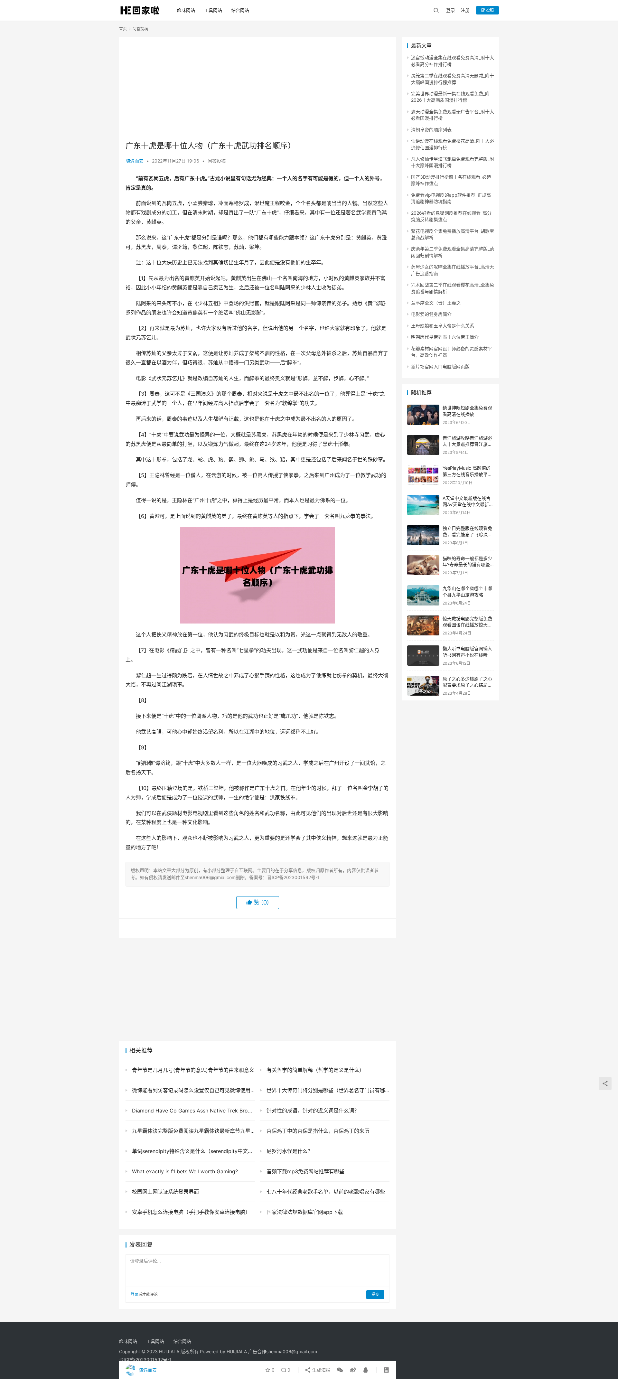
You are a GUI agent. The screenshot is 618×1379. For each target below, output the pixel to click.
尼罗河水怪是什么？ (289, 1151)
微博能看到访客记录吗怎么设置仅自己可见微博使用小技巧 (192, 1090)
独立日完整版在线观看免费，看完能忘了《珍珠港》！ (467, 534)
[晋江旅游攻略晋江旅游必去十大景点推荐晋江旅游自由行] (423, 445)
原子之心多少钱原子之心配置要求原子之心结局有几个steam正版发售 (467, 685)
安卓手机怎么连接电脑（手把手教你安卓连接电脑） (190, 1212)
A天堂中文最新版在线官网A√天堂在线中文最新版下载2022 (468, 504)
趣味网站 (186, 10)
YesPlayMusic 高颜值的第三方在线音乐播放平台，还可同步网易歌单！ (467, 474)
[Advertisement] (257, 89)
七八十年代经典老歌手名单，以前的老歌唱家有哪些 (325, 1191)
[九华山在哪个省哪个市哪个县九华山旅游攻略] (423, 595)
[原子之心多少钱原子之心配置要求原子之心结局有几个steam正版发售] (423, 686)
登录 (450, 10)
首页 (123, 28)
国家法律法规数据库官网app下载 (304, 1212)
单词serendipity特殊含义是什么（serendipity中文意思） (192, 1151)
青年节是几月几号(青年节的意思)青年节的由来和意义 (192, 1070)
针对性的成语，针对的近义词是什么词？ (312, 1110)
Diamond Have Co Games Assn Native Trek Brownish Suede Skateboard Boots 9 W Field (192, 1110)
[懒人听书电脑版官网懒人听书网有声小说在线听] (423, 655)
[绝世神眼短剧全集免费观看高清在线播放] (423, 415)
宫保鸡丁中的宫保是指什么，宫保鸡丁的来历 (317, 1131)
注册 (465, 10)
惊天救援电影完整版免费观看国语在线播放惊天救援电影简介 (467, 625)
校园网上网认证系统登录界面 (164, 1191)
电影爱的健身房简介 (431, 314)
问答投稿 (217, 161)
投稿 (489, 10)
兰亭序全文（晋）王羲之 (436, 302)
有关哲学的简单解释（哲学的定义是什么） (314, 1070)
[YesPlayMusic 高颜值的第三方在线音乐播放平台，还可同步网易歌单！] (423, 475)
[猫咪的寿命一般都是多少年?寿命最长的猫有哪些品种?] (423, 565)
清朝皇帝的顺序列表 (431, 129)
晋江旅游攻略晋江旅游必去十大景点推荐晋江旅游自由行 (467, 444)
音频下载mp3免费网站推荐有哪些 (304, 1171)
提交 (375, 1294)
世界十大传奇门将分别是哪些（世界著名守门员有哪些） (327, 1090)
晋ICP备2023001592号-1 (145, 1359)
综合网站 (240, 10)
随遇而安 (135, 161)
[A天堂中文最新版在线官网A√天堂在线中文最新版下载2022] (423, 505)
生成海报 (320, 1370)
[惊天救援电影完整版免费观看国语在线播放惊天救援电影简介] (423, 625)
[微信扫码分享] (340, 1370)
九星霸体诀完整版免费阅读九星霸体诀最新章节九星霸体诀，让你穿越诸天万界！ (192, 1131)
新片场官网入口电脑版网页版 (440, 366)
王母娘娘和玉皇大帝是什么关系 (442, 325)
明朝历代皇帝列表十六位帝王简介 (445, 337)
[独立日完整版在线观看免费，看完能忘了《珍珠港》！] (423, 535)
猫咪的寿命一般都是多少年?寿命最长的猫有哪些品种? (467, 565)
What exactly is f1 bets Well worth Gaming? (184, 1171)
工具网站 (213, 10)
